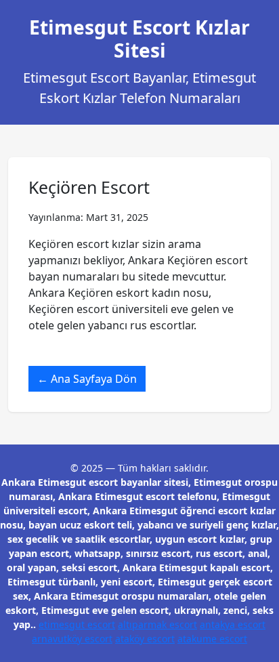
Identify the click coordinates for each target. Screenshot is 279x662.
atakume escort (212, 638)
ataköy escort (145, 638)
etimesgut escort (77, 624)
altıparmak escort (157, 624)
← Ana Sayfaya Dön (87, 378)
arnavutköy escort (72, 638)
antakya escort (232, 624)
